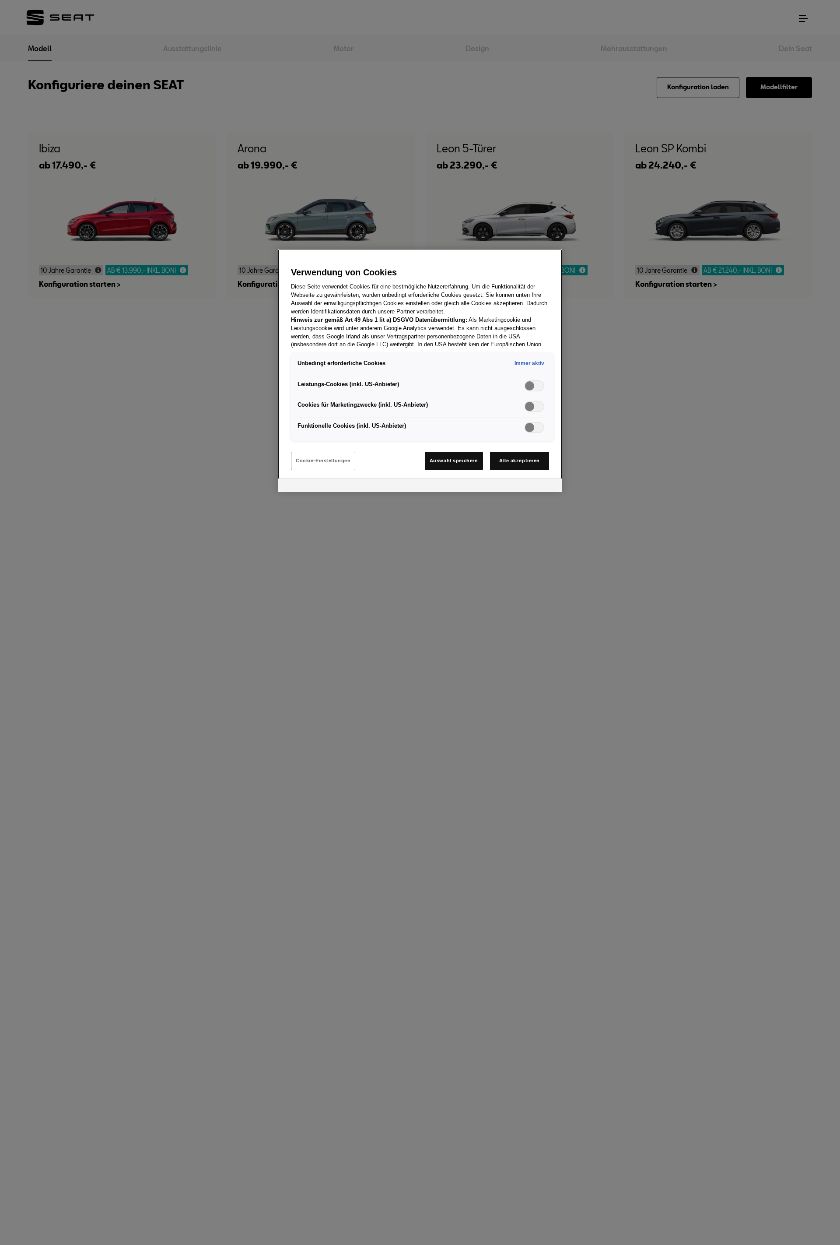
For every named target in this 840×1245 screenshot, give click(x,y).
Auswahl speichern (454, 460)
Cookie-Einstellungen (323, 460)
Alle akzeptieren (519, 460)
